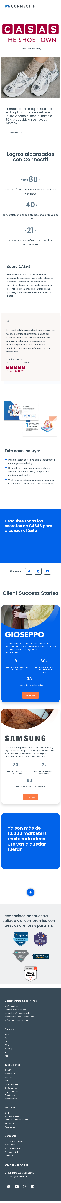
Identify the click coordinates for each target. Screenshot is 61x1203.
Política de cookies (13, 1148)
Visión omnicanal (12, 1006)
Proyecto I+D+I (11, 1152)
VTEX (7, 1081)
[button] (28, 571)
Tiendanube (10, 1095)
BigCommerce (11, 1088)
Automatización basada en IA (17, 1013)
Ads (6, 1056)
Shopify (8, 1070)
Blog (7, 1113)
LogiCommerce (11, 1091)
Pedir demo (10, 1127)
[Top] (30, 892)
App (6, 1052)
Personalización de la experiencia (19, 1017)
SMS (7, 1041)
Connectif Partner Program (16, 1120)
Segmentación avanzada (15, 1010)
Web (7, 1045)
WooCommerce (12, 1084)
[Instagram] (24, 1186)
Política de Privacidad (14, 1141)
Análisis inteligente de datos (17, 1020)
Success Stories (12, 1116)
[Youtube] (16, 1186)
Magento (9, 1077)
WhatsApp (9, 1049)
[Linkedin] (33, 1186)
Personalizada (11, 1098)
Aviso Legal (10, 1145)
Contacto (9, 1155)
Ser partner (9, 1123)
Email (7, 1034)
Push (7, 1038)
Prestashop (10, 1074)
